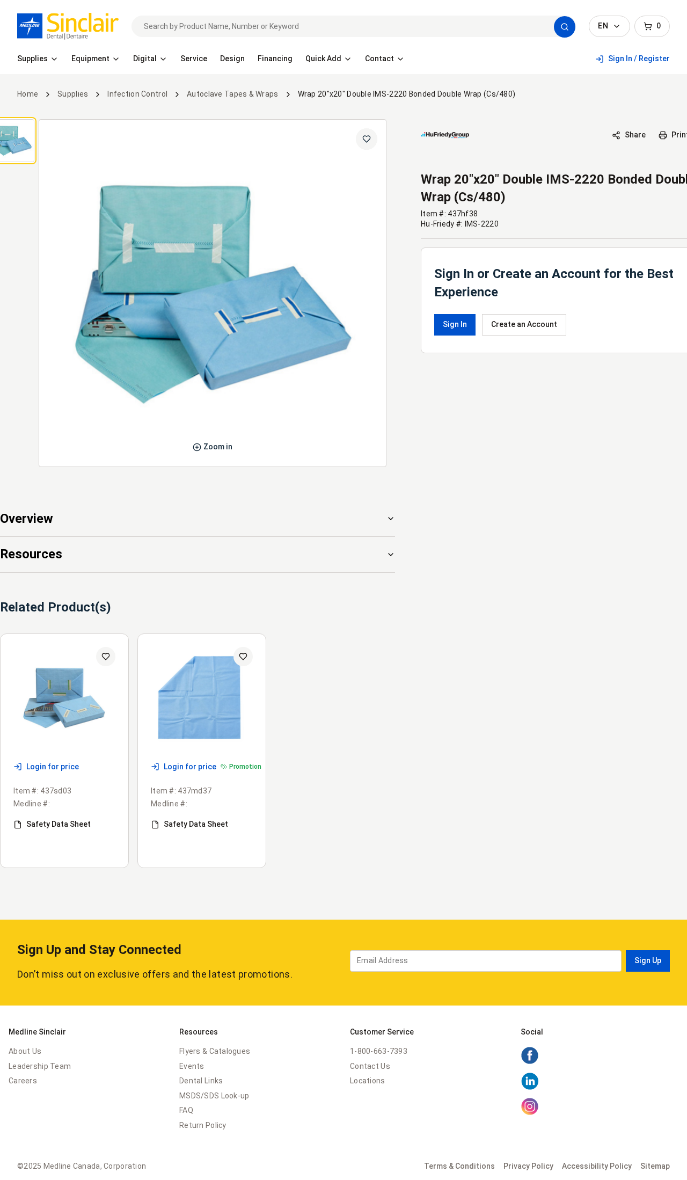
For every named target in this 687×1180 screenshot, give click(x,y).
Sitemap (655, 1166)
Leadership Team (40, 1066)
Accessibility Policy (597, 1166)
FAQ (186, 1110)
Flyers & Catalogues (214, 1051)
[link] (68, 26)
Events (191, 1066)
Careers (23, 1080)
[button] (564, 27)
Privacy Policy (528, 1166)
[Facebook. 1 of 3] (530, 1062)
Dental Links (201, 1080)
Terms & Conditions (459, 1166)
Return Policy (202, 1125)
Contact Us (370, 1066)
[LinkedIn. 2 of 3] (530, 1087)
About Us (25, 1051)
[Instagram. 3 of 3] (530, 1113)
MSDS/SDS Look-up (214, 1095)
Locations (367, 1080)
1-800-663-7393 (378, 1051)
